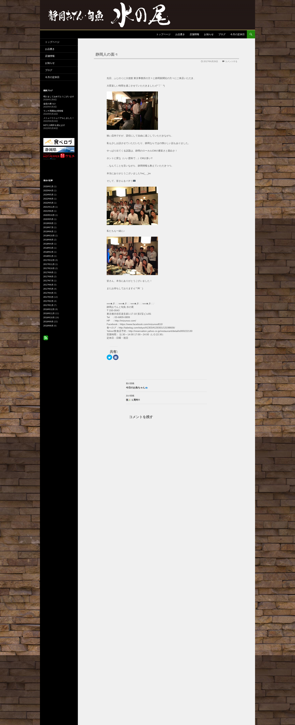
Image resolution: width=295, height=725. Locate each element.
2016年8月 (48, 326)
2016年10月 (49, 317)
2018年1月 (48, 256)
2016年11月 (49, 313)
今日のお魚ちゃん (135, 385)
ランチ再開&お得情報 (53, 111)
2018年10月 (49, 235)
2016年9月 (48, 321)
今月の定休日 (237, 34)
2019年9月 (48, 223)
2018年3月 (48, 248)
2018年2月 (48, 252)
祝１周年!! (133, 397)
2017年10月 (49, 268)
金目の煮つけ (49, 104)
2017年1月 (48, 305)
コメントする (231, 61)
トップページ (163, 34)
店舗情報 (194, 34)
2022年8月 (48, 199)
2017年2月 (48, 301)
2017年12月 (49, 260)
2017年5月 (48, 289)
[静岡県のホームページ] (58, 149)
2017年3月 (48, 297)
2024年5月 (48, 194)
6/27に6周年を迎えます (54, 125)
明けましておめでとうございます (58, 96)
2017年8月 (48, 276)
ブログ (222, 34)
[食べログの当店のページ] (58, 142)
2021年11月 (49, 207)
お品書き (180, 34)
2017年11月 (49, 264)
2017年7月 (48, 280)
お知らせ (209, 34)
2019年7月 (48, 227)
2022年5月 (48, 203)
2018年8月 (48, 240)
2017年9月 (48, 272)
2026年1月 (48, 186)
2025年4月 (48, 190)
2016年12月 (49, 309)
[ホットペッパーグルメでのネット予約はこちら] (58, 156)
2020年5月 (48, 219)
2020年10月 (49, 215)
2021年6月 (48, 211)
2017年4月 (48, 293)
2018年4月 (48, 244)
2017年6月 (48, 285)
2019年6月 (48, 231)
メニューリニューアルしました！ (58, 118)
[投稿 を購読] (45, 337)
